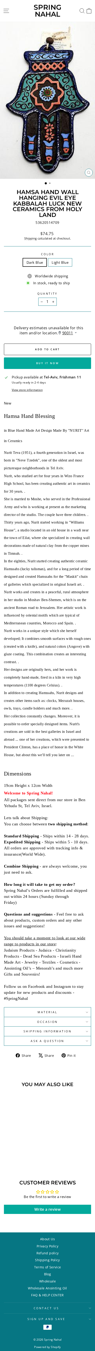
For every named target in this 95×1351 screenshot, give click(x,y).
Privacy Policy (47, 1246)
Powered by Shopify (47, 1347)
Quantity (47, 293)
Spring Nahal (47, 10)
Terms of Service (47, 1267)
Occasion (47, 1022)
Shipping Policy (47, 1260)
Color (47, 254)
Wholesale (47, 1281)
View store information (27, 390)
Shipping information (48, 1031)
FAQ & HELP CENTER (47, 1295)
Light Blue (60, 262)
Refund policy (47, 1253)
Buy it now (47, 363)
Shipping (30, 238)
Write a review (47, 1209)
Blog (47, 1274)
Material (47, 1012)
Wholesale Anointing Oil (47, 1288)
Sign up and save (46, 1319)
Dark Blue (35, 262)
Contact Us (46, 1308)
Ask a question (47, 1041)
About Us (47, 1239)
